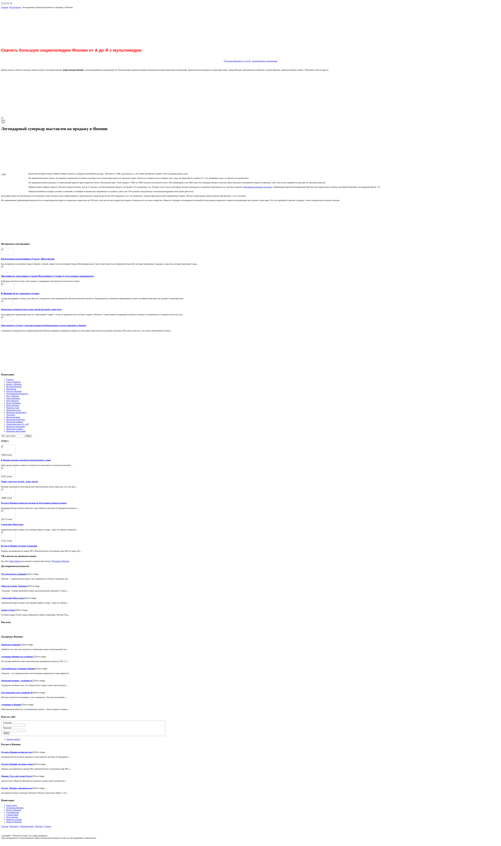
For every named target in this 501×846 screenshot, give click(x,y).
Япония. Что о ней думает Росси (16, 776)
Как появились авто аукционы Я (16, 693)
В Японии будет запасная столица (20, 293)
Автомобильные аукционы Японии (18, 669)
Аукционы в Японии (11, 705)
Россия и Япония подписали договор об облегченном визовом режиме (34, 503)
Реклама (39, 826)
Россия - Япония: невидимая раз (16, 788)
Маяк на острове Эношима (14, 586)
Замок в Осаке (8, 610)
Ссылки (47, 826)
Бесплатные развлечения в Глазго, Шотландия (27, 258)
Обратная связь (27, 826)
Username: (7, 723)
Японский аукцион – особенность (16, 681)
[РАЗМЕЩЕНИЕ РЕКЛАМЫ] (11, 3)
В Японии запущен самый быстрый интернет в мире (26, 460)
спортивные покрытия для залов (257, 187)
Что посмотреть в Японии (13, 574)
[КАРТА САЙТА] (5, 3)
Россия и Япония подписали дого (16, 752)
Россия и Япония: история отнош (17, 764)
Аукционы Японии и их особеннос (17, 657)
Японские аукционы (10, 645)
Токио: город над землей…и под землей (19, 481)
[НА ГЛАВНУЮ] (2, 3)
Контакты (14, 826)
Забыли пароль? (13, 739)
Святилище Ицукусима (12, 524)
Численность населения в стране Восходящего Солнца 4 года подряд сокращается (47, 276)
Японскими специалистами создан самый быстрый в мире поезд (31, 309)
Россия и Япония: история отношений (19, 546)
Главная (4, 7)
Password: (7, 728)
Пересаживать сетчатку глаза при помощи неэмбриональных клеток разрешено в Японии (43, 325)
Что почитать (15, 7)
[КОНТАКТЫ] (8, 3)
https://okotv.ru (15, 561)
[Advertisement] (79, 27)
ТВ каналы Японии (60, 561)
